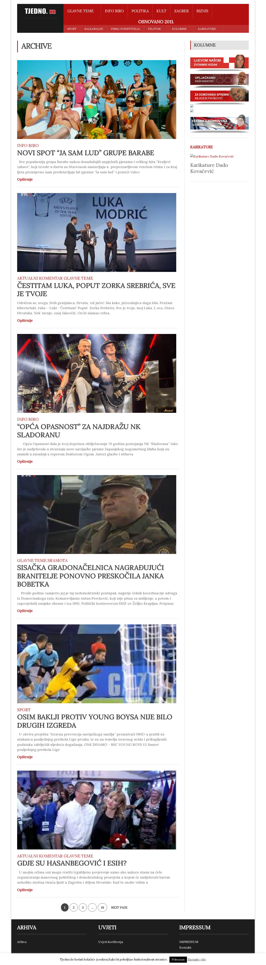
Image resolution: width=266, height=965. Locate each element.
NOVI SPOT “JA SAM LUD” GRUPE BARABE (85, 152)
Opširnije (25, 179)
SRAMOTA (58, 560)
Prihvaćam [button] (178, 959)
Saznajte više (197, 959)
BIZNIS (202, 11)
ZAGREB (181, 11)
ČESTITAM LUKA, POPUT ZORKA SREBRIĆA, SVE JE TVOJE (96, 289)
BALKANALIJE (94, 29)
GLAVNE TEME (78, 278)
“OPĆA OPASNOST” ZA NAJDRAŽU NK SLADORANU (79, 430)
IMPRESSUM (188, 942)
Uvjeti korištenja (110, 942)
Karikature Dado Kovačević (209, 168)
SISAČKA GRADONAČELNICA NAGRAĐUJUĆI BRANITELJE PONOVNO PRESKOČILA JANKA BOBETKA (90, 575)
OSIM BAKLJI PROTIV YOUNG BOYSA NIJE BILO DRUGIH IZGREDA (94, 720)
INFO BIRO (114, 11)
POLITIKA (140, 11)
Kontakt (185, 947)
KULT (161, 11)
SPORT (72, 29)
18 (102, 907)
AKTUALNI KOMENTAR (40, 278)
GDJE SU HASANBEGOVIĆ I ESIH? (72, 863)
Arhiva (21, 942)
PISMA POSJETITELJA (125, 29)
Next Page (119, 907)
